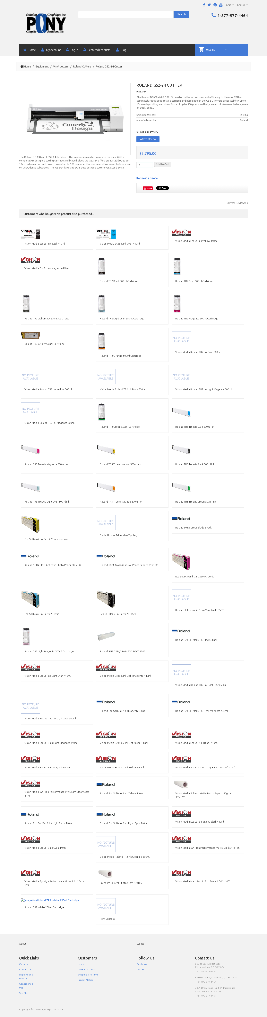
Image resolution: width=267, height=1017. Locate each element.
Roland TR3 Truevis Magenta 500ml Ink (46, 464)
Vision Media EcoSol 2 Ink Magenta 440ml (47, 767)
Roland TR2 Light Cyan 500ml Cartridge (122, 318)
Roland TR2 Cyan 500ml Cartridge (194, 281)
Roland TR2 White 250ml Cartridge (44, 907)
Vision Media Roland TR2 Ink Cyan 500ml (197, 352)
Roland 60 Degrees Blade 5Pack (193, 527)
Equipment (42, 66)
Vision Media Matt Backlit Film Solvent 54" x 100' (202, 881)
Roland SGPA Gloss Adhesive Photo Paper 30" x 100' (129, 565)
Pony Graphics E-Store (51, 1009)
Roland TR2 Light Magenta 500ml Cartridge (49, 651)
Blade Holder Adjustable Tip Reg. (119, 535)
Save (149, 188)
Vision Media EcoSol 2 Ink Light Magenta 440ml (50, 742)
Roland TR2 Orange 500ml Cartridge (121, 355)
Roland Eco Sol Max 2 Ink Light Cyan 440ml (123, 823)
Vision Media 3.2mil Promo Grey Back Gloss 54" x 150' (205, 767)
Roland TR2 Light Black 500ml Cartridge (46, 318)
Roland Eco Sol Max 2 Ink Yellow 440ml (121, 793)
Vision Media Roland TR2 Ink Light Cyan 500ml (50, 718)
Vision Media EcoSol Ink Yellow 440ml (196, 240)
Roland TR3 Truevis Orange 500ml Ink (121, 501)
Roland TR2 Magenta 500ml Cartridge (196, 318)
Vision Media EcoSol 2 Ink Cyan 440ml (45, 847)
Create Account (86, 969)
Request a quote (147, 178)
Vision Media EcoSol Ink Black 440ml (44, 243)
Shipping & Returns (88, 974)
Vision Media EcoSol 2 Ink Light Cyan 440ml (124, 742)
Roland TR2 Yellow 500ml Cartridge (44, 343)
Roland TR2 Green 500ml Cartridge (120, 426)
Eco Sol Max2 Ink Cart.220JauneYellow (46, 539)
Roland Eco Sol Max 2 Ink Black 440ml (196, 639)
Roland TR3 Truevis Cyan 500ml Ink (194, 426)
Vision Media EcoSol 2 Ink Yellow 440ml (122, 767)
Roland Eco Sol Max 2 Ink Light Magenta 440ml (201, 710)
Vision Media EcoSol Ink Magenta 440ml (46, 268)
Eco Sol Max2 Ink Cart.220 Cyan (41, 614)
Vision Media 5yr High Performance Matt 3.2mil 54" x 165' (207, 847)
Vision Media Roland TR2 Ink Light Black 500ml (201, 685)
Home (27, 66)
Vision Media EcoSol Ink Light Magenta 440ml (125, 675)
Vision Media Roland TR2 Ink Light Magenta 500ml (203, 389)
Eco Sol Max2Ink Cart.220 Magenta (194, 576)
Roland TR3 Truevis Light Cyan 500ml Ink (46, 501)
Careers (23, 964)
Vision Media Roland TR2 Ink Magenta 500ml (49, 422)
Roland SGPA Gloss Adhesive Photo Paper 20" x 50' (52, 565)
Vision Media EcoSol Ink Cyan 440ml (120, 243)
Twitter (140, 969)
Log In (81, 964)
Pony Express (107, 918)
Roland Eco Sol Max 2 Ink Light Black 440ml (48, 823)
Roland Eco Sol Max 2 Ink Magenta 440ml (123, 710)
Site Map (23, 993)
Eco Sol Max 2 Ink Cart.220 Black (118, 614)
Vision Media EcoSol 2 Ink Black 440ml (196, 742)
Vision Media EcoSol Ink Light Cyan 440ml (47, 675)
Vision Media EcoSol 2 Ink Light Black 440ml (199, 821)
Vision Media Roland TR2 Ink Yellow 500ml (48, 389)
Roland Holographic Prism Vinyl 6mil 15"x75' (200, 610)
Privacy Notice (85, 980)
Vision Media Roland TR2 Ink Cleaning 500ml (125, 856)
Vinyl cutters (61, 66)
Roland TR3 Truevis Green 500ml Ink (195, 501)
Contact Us (25, 969)
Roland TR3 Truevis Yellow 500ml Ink (120, 464)
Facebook (141, 964)
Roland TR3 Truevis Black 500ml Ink (194, 464)
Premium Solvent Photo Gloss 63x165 (121, 882)
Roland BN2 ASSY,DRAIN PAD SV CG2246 (122, 651)
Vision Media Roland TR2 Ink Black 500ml (122, 389)
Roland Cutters (82, 66)
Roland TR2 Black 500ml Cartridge (119, 281)
